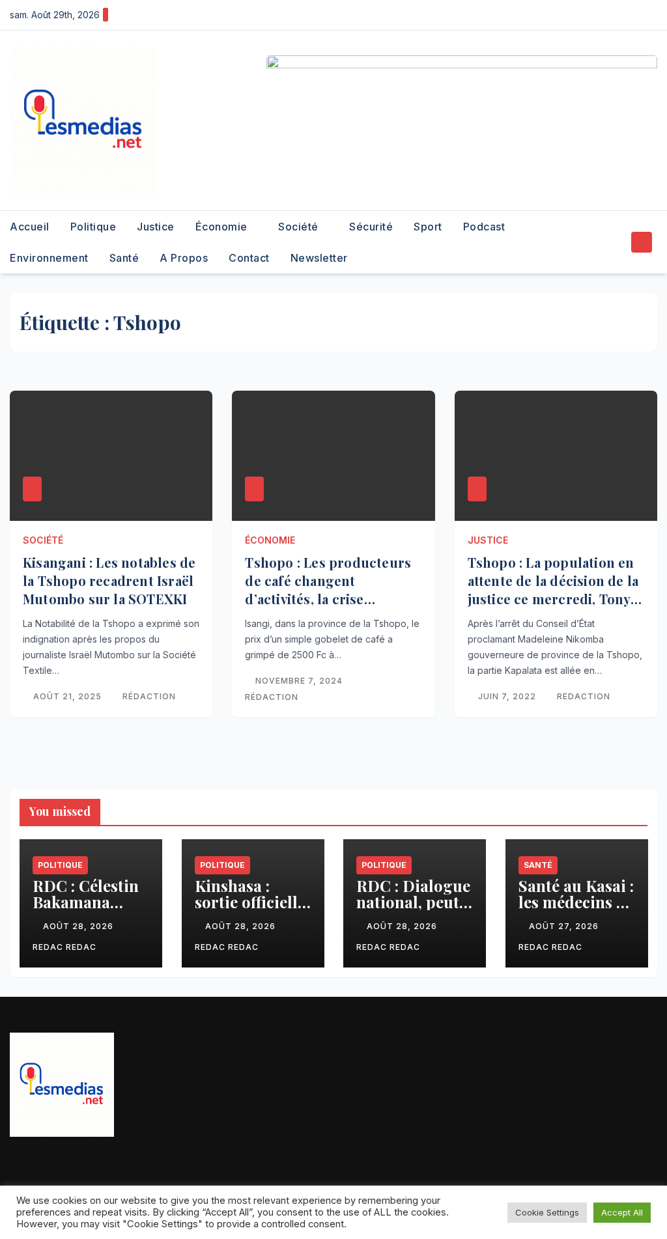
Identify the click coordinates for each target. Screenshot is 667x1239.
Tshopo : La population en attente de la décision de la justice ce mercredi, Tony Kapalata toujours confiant (553, 589)
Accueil (30, 226)
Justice (156, 226)
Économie (223, 226)
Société (299, 226)
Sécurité (371, 226)
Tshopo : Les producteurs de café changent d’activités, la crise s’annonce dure (328, 589)
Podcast (484, 226)
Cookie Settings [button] (547, 1212)
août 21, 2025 (68, 696)
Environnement (49, 257)
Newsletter (319, 257)
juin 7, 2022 (508, 696)
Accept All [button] (622, 1212)
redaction (583, 696)
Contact (249, 257)
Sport (428, 226)
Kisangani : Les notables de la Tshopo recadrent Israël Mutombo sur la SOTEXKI (109, 580)
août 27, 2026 (565, 926)
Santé (124, 257)
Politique (93, 226)
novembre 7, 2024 (300, 681)
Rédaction (149, 696)
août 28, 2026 (79, 926)
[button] (617, 242)
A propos (184, 257)
